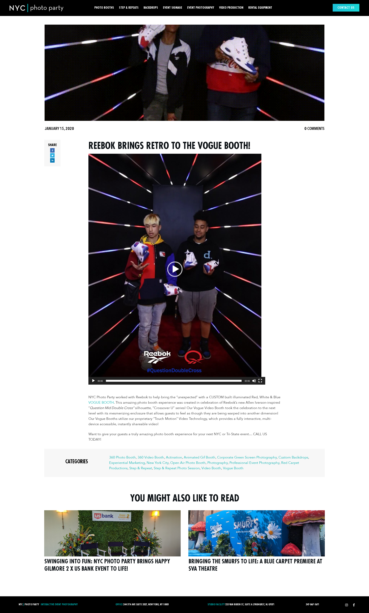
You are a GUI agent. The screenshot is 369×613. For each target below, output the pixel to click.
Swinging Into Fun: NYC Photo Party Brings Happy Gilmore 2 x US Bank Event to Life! (112, 543)
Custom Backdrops (293, 457)
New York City (158, 462)
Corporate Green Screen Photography (247, 457)
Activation (174, 457)
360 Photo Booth (122, 457)
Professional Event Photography (254, 462)
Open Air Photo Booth (188, 462)
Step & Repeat (140, 468)
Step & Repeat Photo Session (177, 468)
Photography (217, 462)
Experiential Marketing (127, 462)
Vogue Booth (233, 468)
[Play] (93, 381)
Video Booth (211, 468)
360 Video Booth (151, 457)
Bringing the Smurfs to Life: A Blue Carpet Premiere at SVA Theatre (256, 543)
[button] (175, 269)
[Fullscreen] (260, 381)
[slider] (174, 381)
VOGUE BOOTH (101, 402)
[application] (174, 269)
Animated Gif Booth (199, 457)
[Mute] (254, 381)
